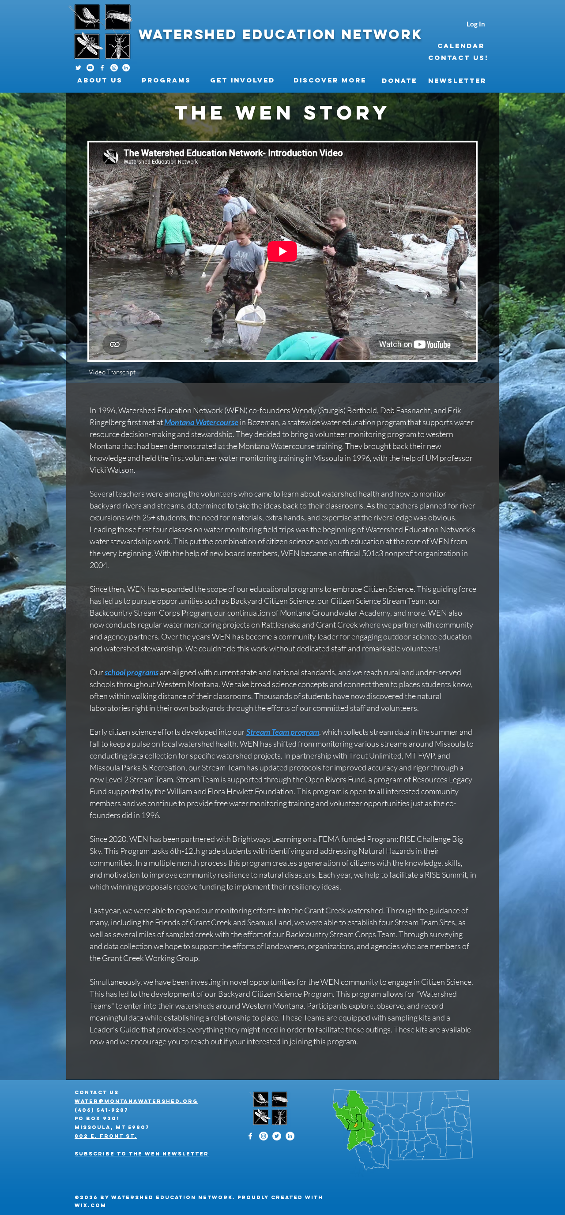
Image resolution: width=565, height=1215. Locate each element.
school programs (131, 672)
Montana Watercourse (201, 422)
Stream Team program (282, 731)
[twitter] (276, 1136)
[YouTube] (90, 67)
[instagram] (114, 67)
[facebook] (102, 67)
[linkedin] (126, 67)
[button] (103, 80)
